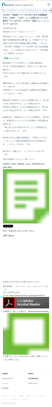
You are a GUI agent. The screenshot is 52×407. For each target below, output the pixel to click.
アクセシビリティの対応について (11, 399)
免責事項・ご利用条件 (25, 396)
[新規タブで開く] (26, 307)
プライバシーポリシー (40, 396)
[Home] (3, 10)
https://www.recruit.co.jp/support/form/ (27, 295)
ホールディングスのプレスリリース (29, 10)
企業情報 (5, 374)
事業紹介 (31, 374)
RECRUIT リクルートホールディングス (17, 4)
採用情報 (5, 388)
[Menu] (48, 4)
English (25, 399)
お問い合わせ (33, 383)
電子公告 (4, 396)
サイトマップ (13, 396)
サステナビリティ (8, 378)
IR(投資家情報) (33, 378)
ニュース (5, 383)
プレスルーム (12, 10)
